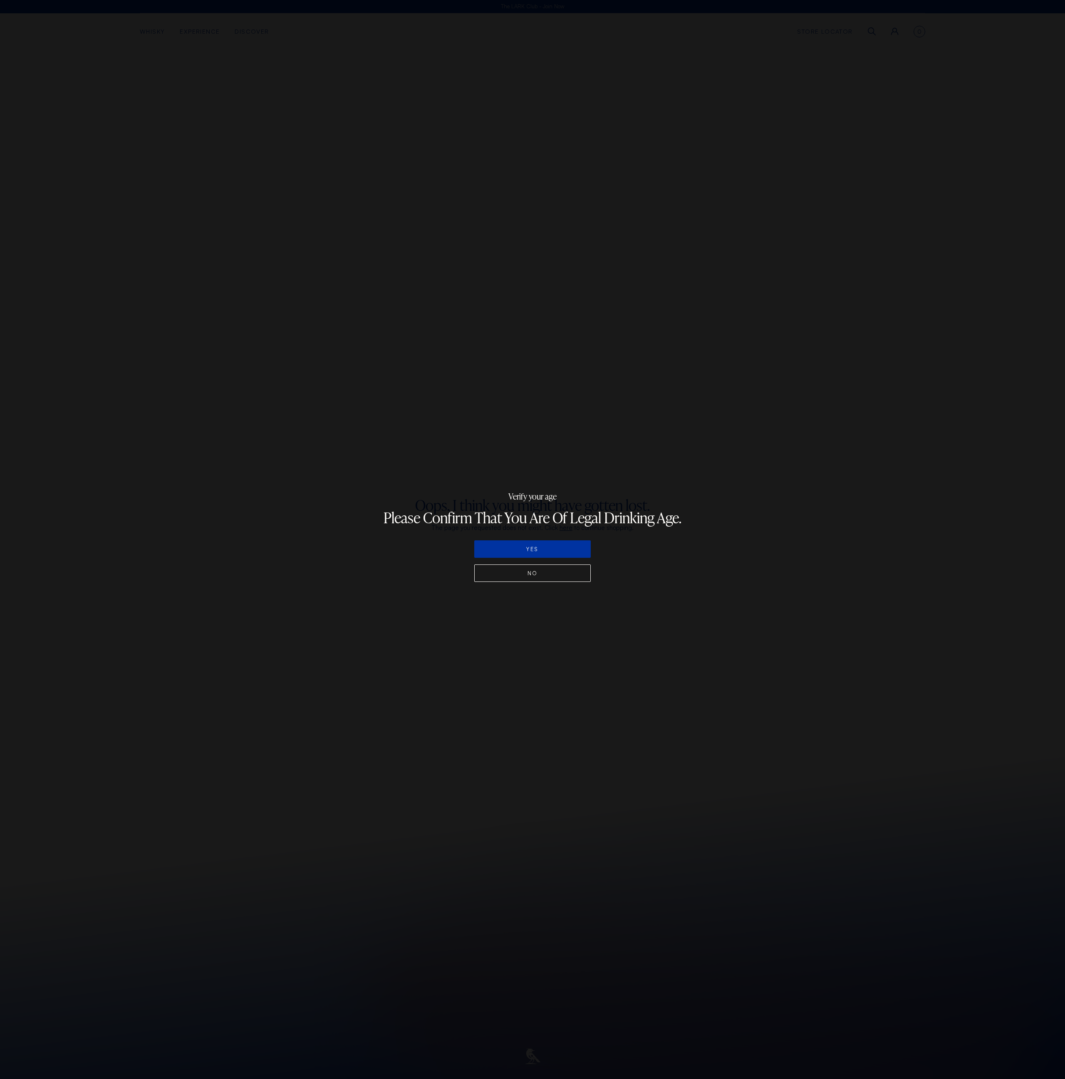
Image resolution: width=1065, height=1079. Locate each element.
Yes (532, 549)
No (533, 573)
